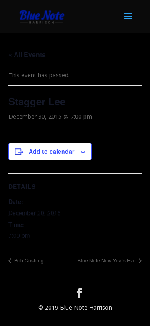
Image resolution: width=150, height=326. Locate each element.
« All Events (27, 54)
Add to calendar (51, 151)
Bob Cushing (28, 260)
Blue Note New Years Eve (107, 260)
